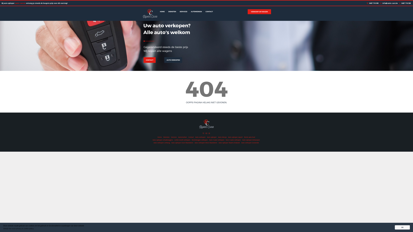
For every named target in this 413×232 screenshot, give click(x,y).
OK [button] (402, 227)
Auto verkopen (173, 60)
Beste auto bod (249, 137)
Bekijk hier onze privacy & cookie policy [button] (18, 229)
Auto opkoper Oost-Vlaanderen (182, 143)
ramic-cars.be (20, 3)
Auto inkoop (222, 137)
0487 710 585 (373, 3)
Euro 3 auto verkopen (216, 140)
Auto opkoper (212, 137)
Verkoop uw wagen (259, 12)
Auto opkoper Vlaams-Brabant (229, 143)
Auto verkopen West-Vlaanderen (206, 143)
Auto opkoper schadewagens (163, 140)
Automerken (196, 12)
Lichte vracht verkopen (182, 140)
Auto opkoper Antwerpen (251, 140)
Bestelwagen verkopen (200, 140)
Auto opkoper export (235, 137)
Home (162, 12)
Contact (209, 12)
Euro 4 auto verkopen (233, 140)
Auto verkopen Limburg (162, 143)
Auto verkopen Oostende (250, 143)
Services (183, 12)
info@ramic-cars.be (390, 3)
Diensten (172, 12)
